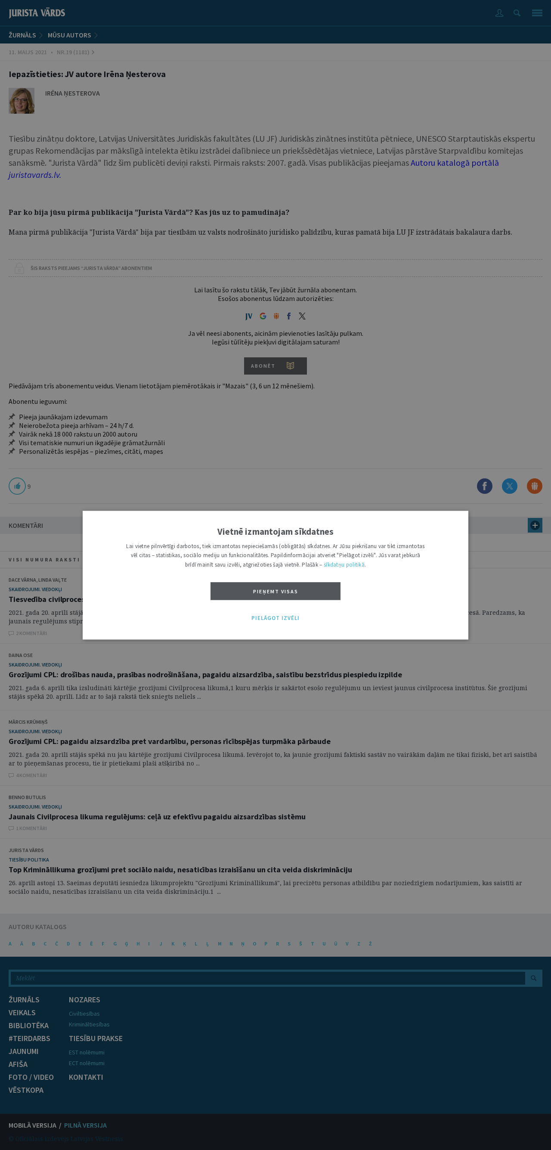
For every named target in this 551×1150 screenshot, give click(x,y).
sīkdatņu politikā (344, 564)
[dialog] (275, 575)
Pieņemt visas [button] (275, 592)
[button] (275, 619)
